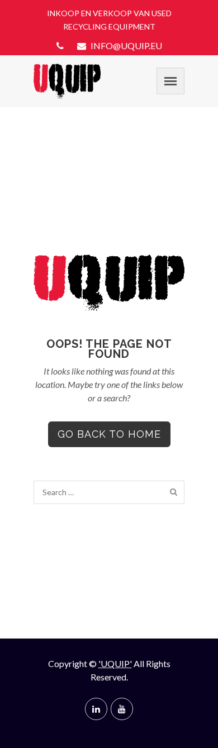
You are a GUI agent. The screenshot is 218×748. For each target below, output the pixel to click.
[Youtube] (122, 709)
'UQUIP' (115, 663)
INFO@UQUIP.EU (125, 45)
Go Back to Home (109, 434)
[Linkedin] (96, 709)
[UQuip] (67, 81)
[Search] (173, 492)
